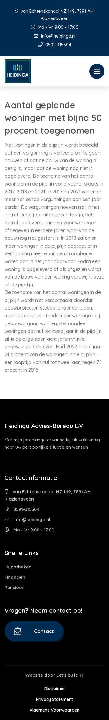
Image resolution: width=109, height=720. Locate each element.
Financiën (15, 577)
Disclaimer (54, 688)
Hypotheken (18, 567)
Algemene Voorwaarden (54, 710)
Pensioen (15, 587)
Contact (44, 631)
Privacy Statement (54, 699)
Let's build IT (70, 675)
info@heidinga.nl (57, 36)
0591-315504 (57, 45)
